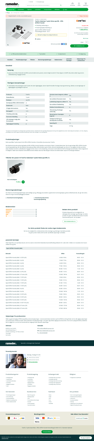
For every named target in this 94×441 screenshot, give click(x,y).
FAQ (29, 398)
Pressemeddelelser (10, 398)
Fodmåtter (8, 382)
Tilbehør (32, 59)
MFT (50, 398)
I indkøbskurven (80, 46)
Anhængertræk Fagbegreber (55, 382)
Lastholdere (38, 9)
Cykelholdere (21, 9)
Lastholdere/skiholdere (11, 381)
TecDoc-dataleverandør (11, 401)
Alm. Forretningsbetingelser (76, 395)
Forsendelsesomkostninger (33, 400)
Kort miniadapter (12, 179)
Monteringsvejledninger (44, 59)
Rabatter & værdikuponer (11, 400)
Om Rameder (10, 392)
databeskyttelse (5, 438)
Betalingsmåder (31, 396)
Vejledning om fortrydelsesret (76, 403)
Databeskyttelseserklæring (75, 396)
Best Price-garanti (31, 395)
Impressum (72, 398)
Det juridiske (74, 392)
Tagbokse (29, 9)
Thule (50, 401)
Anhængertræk (10, 9)
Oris (50, 400)
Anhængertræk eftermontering (55, 381)
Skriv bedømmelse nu (69, 221)
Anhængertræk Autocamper (55, 377)
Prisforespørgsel (31, 403)
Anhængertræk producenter (55, 384)
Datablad (10, 59)
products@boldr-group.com (46, 328)
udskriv (39, 39)
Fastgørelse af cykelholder (75, 377)
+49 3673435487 (43, 333)
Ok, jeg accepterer (85, 438)
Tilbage (8, 12)
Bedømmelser (58, 59)
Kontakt (29, 401)
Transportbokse (47, 9)
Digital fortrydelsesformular (76, 405)
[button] (79, 4)
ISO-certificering (9, 396)
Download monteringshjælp (15, 197)
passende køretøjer (69, 59)
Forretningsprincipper (10, 395)
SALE (66, 9)
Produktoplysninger (21, 59)
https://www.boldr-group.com (47, 330)
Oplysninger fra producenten (81, 59)
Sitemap (72, 401)
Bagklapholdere (31, 382)
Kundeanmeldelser (74, 400)
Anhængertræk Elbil (53, 379)
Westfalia (51, 403)
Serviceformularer (31, 405)
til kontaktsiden (33, 362)
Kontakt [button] (31, 1)
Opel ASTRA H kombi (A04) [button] (14, 248)
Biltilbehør (57, 9)
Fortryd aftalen (47, 432)
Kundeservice (31, 392)
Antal (82, 42)
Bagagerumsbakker (10, 384)
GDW (50, 396)
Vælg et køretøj (83, 16)
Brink (50, 395)
